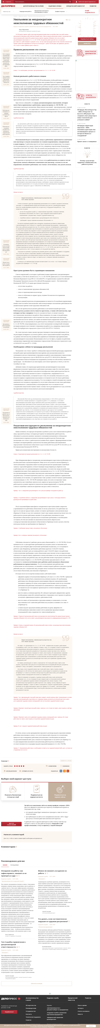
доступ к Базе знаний (11, 824)
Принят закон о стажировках (87, 141)
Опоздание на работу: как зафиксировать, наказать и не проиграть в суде (13, 873)
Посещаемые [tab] (14, 865)
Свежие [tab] (5, 865)
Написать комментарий (14, 834)
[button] (26, 771)
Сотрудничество (31, 1011)
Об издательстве (31, 1005)
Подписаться (9, 1012)
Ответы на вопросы (83, 1011)
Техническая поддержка (33, 1017)
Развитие (93, 6)
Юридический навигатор (75, 6)
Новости (80, 1014)
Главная (15, 16)
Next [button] (67, 11)
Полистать (87, 43)
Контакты (29, 1014)
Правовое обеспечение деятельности (36, 16)
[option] (23, 11)
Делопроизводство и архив (33, 6)
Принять (91, 1026)
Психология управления (45, 927)
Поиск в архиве (82, 1005)
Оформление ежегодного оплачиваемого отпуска (39, 11)
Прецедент (5, 952)
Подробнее (51, 1026)
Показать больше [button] (36, 983)
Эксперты (81, 1008)
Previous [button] (13, 11)
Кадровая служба (55, 6)
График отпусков (57, 11)
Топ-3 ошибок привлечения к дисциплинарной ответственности (13, 944)
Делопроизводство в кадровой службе (13, 881)
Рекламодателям (31, 1008)
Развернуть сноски (66, 760)
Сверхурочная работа (23, 11)
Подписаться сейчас (87, 39)
